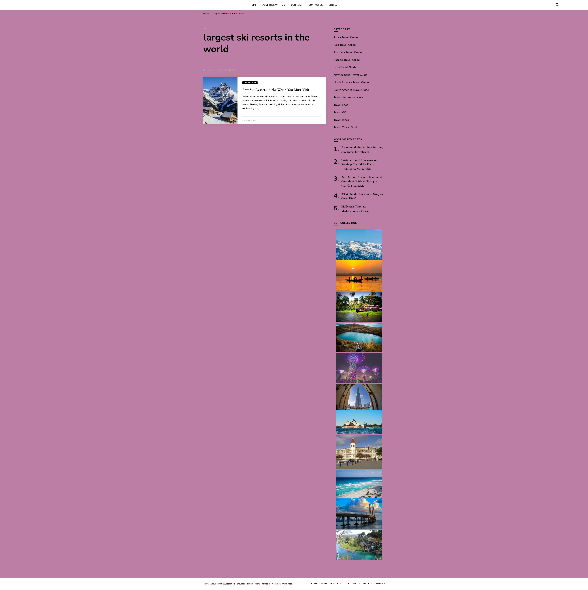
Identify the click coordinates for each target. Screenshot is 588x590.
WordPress (286, 583)
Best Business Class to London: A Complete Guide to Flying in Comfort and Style (361, 181)
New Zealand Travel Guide (350, 75)
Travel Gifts (341, 112)
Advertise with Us (273, 5)
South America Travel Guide (351, 90)
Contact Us (316, 5)
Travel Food (341, 105)
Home (253, 5)
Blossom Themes (259, 583)
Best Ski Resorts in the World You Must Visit (275, 90)
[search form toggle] (557, 4)
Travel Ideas (249, 83)
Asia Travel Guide (345, 45)
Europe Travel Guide (347, 60)
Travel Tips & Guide (346, 127)
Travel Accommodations (349, 97)
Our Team (296, 5)
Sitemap (333, 5)
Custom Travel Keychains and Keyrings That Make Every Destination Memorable (359, 164)
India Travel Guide (345, 67)
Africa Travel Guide (346, 37)
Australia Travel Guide (348, 52)
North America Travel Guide (351, 82)
